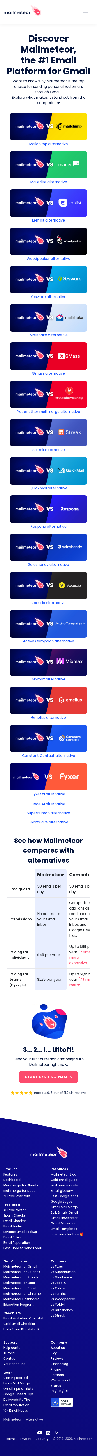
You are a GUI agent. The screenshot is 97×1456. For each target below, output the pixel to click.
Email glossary (62, 1190)
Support (10, 1342)
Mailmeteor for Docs (19, 1282)
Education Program (18, 1304)
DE (67, 1391)
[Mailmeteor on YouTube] (39, 1433)
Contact (10, 1358)
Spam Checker (15, 1215)
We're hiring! (60, 1380)
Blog (54, 1353)
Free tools (11, 1204)
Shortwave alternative (48, 822)
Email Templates (64, 1229)
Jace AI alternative (48, 804)
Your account (14, 1364)
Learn (8, 1372)
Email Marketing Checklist (23, 1318)
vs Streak (58, 1315)
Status (56, 1385)
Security (42, 1438)
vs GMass (58, 1288)
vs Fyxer (57, 1266)
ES (52, 1391)
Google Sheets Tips (18, 1394)
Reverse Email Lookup (20, 1231)
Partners (57, 1375)
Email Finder (12, 1226)
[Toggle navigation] (85, 12)
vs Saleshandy (62, 1310)
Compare (59, 1261)
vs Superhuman (63, 1272)
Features (10, 1174)
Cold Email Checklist (19, 1324)
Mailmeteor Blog (63, 1174)
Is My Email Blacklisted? (21, 1329)
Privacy (25, 1438)
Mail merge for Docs (19, 1190)
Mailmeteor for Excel (19, 1288)
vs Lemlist (58, 1293)
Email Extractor (15, 1237)
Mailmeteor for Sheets (21, 1277)
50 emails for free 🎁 (67, 1234)
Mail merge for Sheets (20, 1185)
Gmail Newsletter (64, 1218)
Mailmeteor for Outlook (21, 1272)
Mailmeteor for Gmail (20, 1266)
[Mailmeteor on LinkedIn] (48, 1433)
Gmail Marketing (63, 1223)
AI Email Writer (14, 1210)
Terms (10, 1438)
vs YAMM (58, 1304)
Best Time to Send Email (22, 1248)
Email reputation (16, 1405)
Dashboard (12, 1180)
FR (59, 1391)
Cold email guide (64, 1180)
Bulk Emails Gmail (64, 1212)
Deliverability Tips (16, 1399)
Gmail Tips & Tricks (18, 1388)
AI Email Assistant (16, 1196)
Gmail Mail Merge (64, 1207)
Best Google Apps (64, 1196)
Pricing (56, 1369)
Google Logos (61, 1201)
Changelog (59, 1364)
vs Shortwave (61, 1277)
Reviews (57, 1358)
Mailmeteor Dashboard (21, 1299)
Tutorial (9, 1353)
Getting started (15, 1378)
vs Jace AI (58, 1282)
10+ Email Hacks (15, 1410)
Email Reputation (16, 1242)
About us (58, 1347)
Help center (12, 1347)
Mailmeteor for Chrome (22, 1293)
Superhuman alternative (48, 813)
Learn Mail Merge (16, 1383)
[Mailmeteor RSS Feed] (57, 1433)
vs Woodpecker (63, 1299)
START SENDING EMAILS (48, 1076)
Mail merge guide (64, 1185)
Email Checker (14, 1221)
